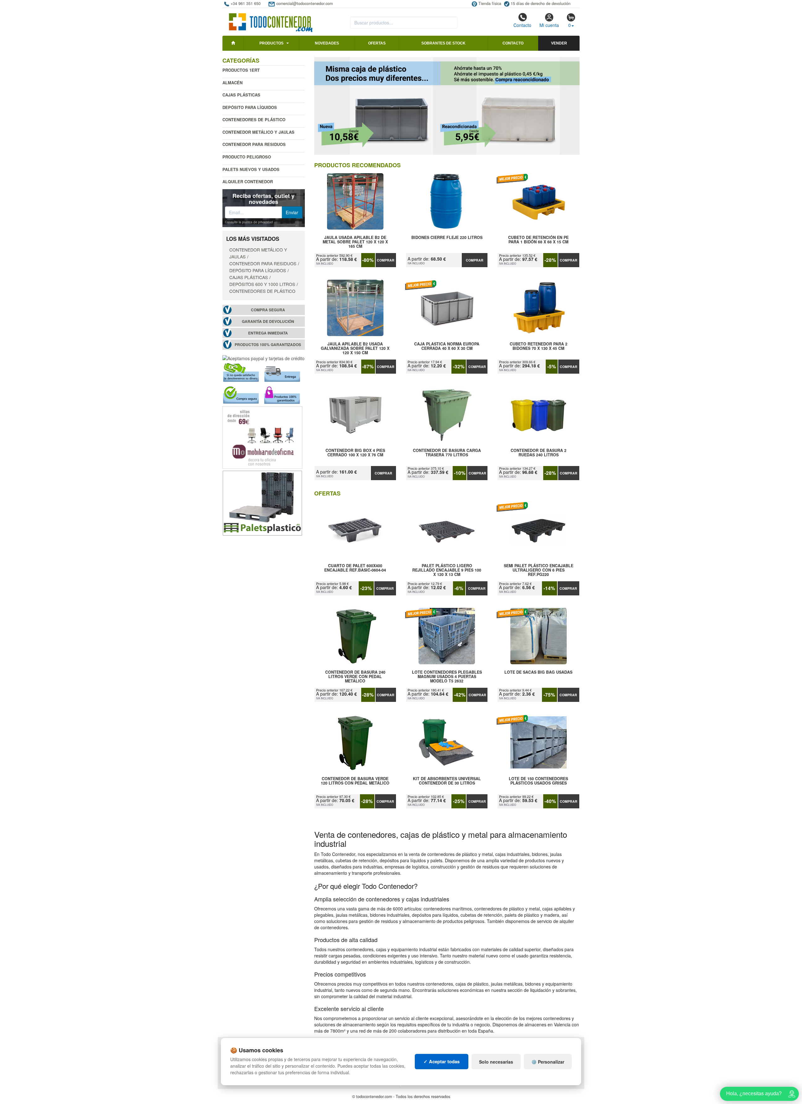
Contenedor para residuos (254, 144)
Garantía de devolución (268, 321)
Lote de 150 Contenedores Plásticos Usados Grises (538, 781)
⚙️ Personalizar (547, 1062)
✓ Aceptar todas (442, 1061)
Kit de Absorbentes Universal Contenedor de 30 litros (447, 781)
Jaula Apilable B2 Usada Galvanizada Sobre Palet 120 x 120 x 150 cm (355, 348)
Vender (559, 43)
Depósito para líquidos (249, 107)
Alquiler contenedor (247, 181)
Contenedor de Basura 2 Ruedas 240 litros (538, 453)
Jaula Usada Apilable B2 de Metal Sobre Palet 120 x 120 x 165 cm (355, 241)
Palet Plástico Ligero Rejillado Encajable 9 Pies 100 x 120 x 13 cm (446, 570)
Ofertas (377, 43)
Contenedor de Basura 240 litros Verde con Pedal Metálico (355, 676)
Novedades (327, 43)
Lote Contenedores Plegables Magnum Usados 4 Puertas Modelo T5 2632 (447, 676)
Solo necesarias (496, 1062)
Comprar (385, 260)
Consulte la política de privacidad (249, 222)
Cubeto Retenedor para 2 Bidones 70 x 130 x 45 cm (538, 346)
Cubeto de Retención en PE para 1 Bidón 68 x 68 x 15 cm (538, 240)
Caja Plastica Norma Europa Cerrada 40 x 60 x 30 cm (446, 346)
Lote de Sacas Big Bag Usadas (538, 672)
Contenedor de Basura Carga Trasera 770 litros (447, 453)
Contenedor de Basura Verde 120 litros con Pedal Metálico (355, 781)
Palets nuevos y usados (250, 169)
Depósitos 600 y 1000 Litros (262, 284)
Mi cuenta (549, 25)
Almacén (232, 83)
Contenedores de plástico (253, 119)
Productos (271, 43)
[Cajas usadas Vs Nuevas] (447, 106)
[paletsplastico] (262, 502)
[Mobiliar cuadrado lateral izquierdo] (262, 437)
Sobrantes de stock (443, 43)
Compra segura (268, 310)
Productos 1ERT (241, 70)
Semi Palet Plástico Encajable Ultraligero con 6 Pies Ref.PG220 (538, 570)
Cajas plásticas (241, 95)
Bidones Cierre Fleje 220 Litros (446, 237)
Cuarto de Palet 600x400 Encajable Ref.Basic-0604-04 (355, 568)
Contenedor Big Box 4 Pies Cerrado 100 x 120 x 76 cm (355, 453)
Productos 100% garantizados (268, 344)
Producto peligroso (246, 157)
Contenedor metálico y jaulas (258, 132)
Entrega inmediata (268, 333)
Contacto (522, 25)
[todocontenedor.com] (270, 20)
